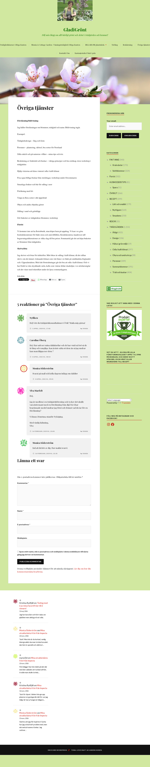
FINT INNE (114, 159)
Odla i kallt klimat (120, 249)
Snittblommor (118, 171)
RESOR (112, 221)
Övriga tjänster (144, 45)
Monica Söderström (43, 368)
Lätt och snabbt (119, 204)
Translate (126, 403)
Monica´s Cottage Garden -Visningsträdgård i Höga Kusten (56, 45)
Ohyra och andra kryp (121, 255)
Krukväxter (117, 165)
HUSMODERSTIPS (117, 182)
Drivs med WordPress (57, 750)
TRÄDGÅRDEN (116, 227)
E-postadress (23, 524)
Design (115, 238)
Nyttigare (116, 210)
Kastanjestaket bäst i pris (85, 53)
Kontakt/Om (64, 53)
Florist (112, 176)
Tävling (115, 45)
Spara (115, 187)
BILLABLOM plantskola (94, 45)
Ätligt (115, 232)
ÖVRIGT (113, 193)
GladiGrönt (75, 30)
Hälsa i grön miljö (120, 244)
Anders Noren (95, 750)
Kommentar (23, 483)
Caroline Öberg (38, 340)
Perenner (116, 261)
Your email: (111, 121)
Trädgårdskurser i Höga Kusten (13, 45)
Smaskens (116, 215)
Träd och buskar (119, 272)
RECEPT (113, 199)
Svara (85, 328)
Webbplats (22, 538)
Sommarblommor (120, 266)
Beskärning (127, 45)
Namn (20, 511)
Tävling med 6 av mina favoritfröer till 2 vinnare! (33, 606)
